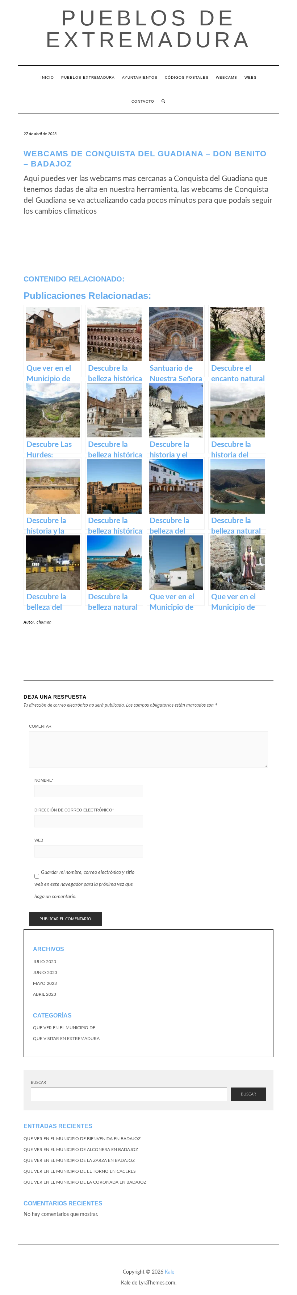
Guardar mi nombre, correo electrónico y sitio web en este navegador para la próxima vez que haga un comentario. (84, 884)
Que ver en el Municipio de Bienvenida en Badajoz (82, 1138)
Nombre (43, 780)
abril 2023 (44, 994)
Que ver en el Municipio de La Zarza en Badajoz (79, 1160)
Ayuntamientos (140, 77)
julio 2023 (44, 961)
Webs (250, 77)
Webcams (226, 77)
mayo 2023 (45, 983)
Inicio (47, 77)
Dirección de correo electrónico (74, 810)
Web (38, 840)
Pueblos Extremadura (88, 77)
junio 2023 (45, 972)
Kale (169, 1272)
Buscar (38, 1083)
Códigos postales (187, 77)
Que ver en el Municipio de (64, 1027)
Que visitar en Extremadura (66, 1038)
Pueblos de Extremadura (149, 29)
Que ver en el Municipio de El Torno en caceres (80, 1171)
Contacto (142, 101)
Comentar (40, 726)
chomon (44, 622)
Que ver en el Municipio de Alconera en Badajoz (81, 1149)
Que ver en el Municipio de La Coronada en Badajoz (85, 1182)
